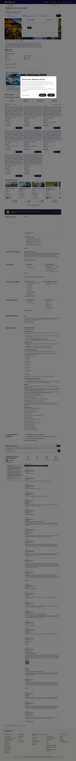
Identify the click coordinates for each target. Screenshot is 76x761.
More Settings (26, 95)
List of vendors (24, 91)
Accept (51, 95)
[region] (38, 87)
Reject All (42, 95)
